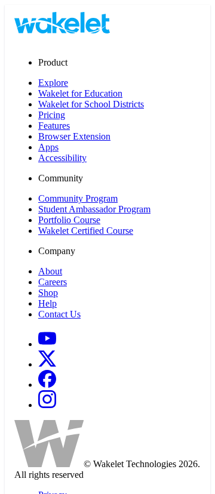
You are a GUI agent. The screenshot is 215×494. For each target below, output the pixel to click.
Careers (52, 282)
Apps (48, 147)
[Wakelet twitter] (47, 364)
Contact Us (59, 314)
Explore (53, 83)
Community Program (78, 198)
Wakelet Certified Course (85, 231)
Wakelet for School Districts (91, 104)
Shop (48, 293)
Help (47, 303)
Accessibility (62, 158)
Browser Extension (74, 136)
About (50, 271)
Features (54, 126)
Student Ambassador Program (94, 209)
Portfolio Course (69, 220)
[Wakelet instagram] (47, 405)
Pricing (51, 115)
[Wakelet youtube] (47, 344)
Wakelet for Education (80, 93)
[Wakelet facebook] (47, 384)
